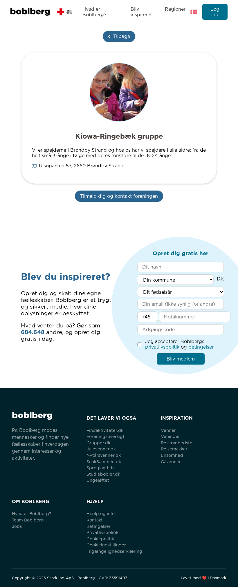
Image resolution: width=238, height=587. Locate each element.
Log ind (214, 11)
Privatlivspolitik (102, 532)
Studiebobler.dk (103, 474)
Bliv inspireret (141, 11)
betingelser (201, 347)
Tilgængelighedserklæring (114, 551)
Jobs (17, 526)
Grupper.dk (98, 442)
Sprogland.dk (100, 467)
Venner (168, 430)
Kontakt (94, 519)
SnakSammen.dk (103, 461)
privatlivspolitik (162, 347)
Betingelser (98, 526)
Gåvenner (171, 461)
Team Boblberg (28, 519)
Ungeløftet (97, 480)
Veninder (170, 436)
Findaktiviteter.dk (104, 430)
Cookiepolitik (100, 538)
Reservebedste (176, 442)
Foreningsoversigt (105, 436)
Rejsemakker (174, 448)
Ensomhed (172, 455)
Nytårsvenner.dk (103, 455)
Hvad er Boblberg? (94, 11)
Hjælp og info (100, 513)
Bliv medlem (181, 359)
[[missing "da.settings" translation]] (194, 12)
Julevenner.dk (101, 448)
